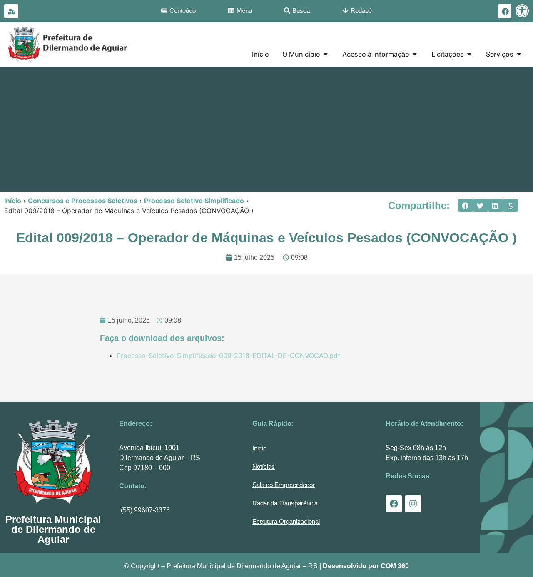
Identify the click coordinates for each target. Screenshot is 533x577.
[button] (465, 205)
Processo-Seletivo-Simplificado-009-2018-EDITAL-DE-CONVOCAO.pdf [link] (228, 355)
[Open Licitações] (469, 54)
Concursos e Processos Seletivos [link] (82, 200)
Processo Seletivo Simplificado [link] (194, 200)
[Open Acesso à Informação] (414, 54)
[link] (522, 11)
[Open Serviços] (519, 54)
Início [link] (12, 200)
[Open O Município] (325, 54)
